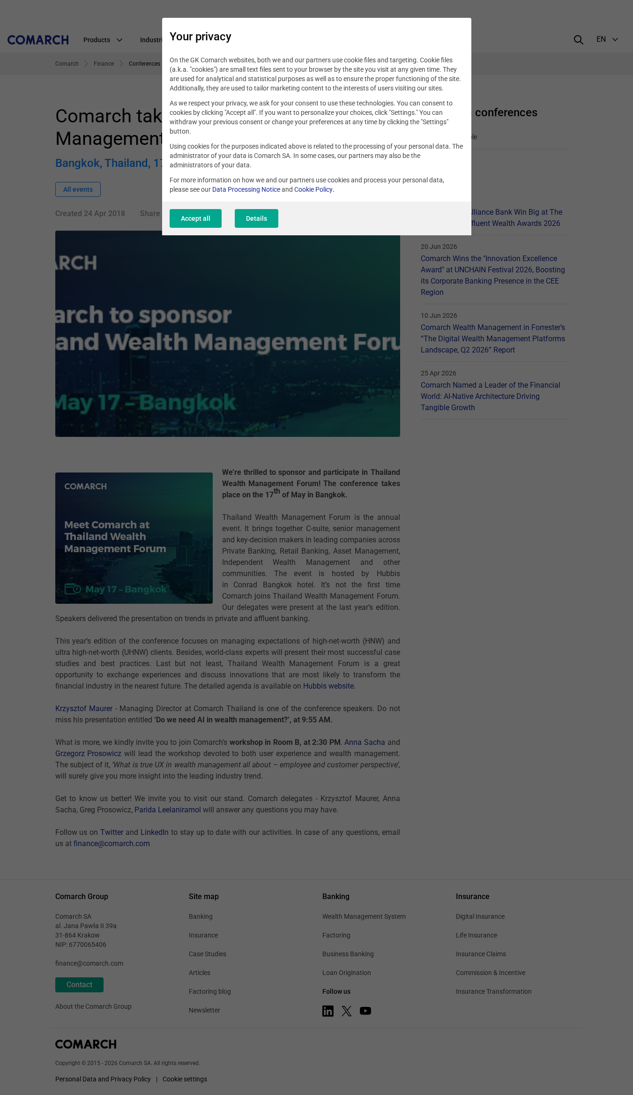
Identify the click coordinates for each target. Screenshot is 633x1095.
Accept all (195, 218)
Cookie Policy (313, 189)
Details (256, 218)
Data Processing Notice (246, 189)
